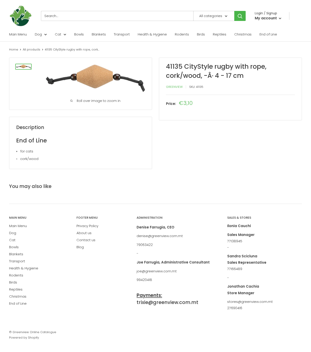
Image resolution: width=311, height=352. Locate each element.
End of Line (268, 34)
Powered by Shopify (24, 337)
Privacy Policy (87, 225)
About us (84, 232)
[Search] (240, 16)
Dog (38, 34)
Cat (58, 34)
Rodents (182, 34)
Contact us (85, 240)
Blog (80, 247)
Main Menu (18, 34)
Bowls (79, 34)
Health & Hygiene (152, 34)
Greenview (174, 87)
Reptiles (219, 34)
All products (31, 49)
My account (266, 18)
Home (13, 49)
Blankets (99, 34)
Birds (201, 34)
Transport (122, 34)
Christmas (243, 34)
